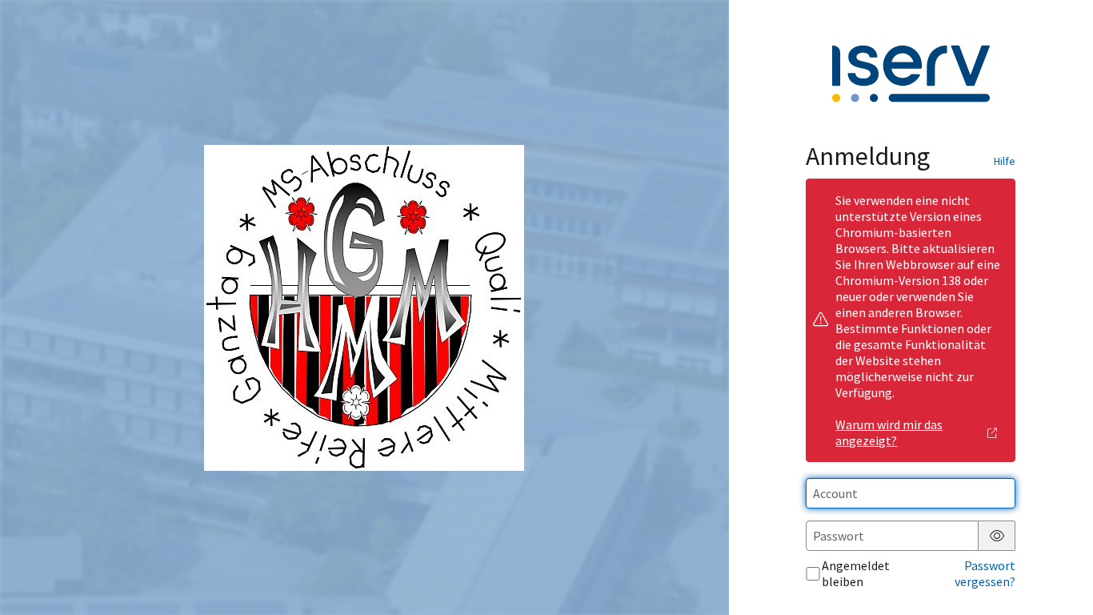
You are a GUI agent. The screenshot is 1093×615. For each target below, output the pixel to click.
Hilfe (1004, 161)
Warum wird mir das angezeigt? (889, 432)
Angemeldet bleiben (856, 573)
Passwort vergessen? (985, 573)
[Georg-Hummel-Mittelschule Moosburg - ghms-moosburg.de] (364, 308)
